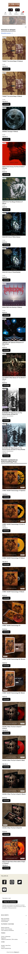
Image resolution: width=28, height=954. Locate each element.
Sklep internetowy (12, 952)
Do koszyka (6, 69)
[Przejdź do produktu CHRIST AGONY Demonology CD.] (14, 612)
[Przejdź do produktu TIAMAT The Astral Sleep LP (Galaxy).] (14, 48)
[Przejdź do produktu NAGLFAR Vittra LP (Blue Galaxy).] (14, 224)
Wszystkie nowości (6, 33)
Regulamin (3, 938)
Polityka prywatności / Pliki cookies (9, 939)
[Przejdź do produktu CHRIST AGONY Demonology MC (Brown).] (14, 646)
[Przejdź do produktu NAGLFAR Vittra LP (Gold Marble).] (14, 259)
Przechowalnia (4, 921)
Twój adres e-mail (6, 898)
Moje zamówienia (5, 918)
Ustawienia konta (5, 920)
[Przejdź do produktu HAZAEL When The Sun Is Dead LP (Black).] (14, 781)
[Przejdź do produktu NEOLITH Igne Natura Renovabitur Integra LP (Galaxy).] (14, 848)
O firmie (3, 946)
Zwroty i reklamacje (5, 936)
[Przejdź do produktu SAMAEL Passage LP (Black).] (14, 118)
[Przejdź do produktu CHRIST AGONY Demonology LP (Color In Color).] (14, 511)
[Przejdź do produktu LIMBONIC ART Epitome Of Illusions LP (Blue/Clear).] (14, 329)
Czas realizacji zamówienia (7, 930)
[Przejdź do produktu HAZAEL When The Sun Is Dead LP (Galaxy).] (14, 713)
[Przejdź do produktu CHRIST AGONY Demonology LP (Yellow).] (14, 545)
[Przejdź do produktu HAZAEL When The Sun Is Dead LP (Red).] (14, 747)
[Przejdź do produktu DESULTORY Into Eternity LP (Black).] (14, 294)
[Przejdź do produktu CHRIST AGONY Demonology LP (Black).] (14, 578)
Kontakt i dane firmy (6, 945)
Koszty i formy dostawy (6, 929)
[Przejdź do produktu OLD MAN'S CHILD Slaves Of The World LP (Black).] (14, 364)
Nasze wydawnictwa (6, 948)
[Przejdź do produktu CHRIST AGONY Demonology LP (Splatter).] (14, 477)
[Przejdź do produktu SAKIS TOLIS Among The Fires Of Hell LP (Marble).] (14, 153)
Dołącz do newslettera (10, 902)
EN (16, 9)
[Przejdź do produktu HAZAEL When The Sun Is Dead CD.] (14, 814)
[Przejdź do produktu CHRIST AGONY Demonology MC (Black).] (14, 680)
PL (9, 9)
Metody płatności (5, 927)
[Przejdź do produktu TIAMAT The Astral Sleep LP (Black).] (14, 83)
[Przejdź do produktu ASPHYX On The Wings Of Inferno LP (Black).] (14, 188)
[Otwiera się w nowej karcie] (4, 882)
